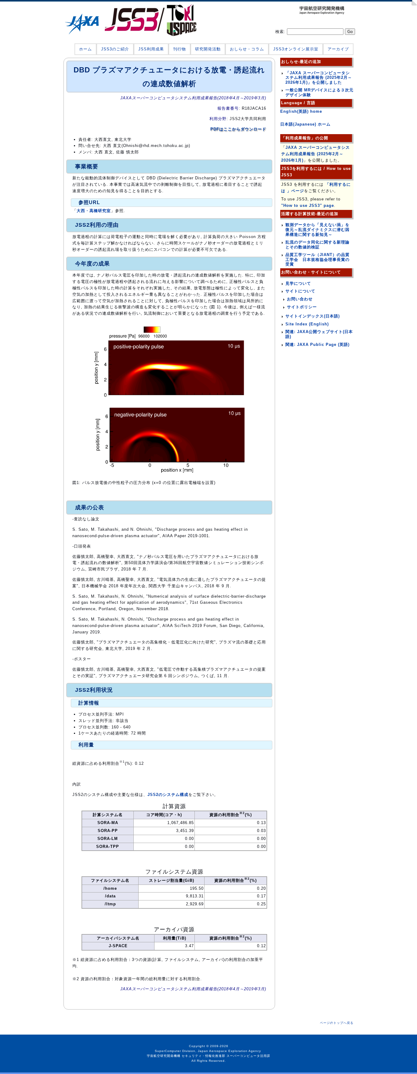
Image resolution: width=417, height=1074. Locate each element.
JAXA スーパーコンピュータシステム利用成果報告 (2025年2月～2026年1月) (315, 154)
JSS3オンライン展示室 (295, 49)
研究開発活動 (208, 49)
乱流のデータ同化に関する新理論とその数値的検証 (317, 244)
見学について (298, 283)
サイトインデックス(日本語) (312, 316)
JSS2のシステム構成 (167, 794)
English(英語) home (301, 111)
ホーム (85, 49)
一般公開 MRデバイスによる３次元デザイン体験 (319, 92)
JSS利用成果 (151, 49)
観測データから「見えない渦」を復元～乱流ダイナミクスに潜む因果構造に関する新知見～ (317, 229)
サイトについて (300, 291)
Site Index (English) (307, 324)
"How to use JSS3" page (307, 205)
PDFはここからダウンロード (238, 129)
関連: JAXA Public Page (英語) (317, 344)
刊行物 (179, 49)
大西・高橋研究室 (94, 210)
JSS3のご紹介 (115, 49)
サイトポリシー (302, 307)
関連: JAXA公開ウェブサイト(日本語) (319, 334)
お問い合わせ (300, 299)
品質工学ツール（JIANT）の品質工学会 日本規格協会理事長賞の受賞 (317, 259)
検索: (281, 31)
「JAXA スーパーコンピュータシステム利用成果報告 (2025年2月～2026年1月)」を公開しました (318, 78)
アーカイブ (338, 49)
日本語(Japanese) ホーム (305, 124)
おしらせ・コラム (247, 49)
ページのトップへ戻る (337, 1023)
